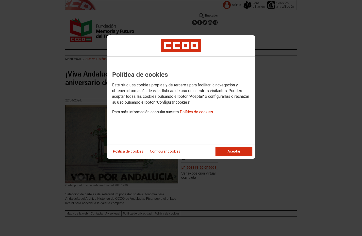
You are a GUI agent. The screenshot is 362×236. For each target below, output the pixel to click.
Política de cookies (196, 112)
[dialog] (181, 97)
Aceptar (234, 151)
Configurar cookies (165, 151)
